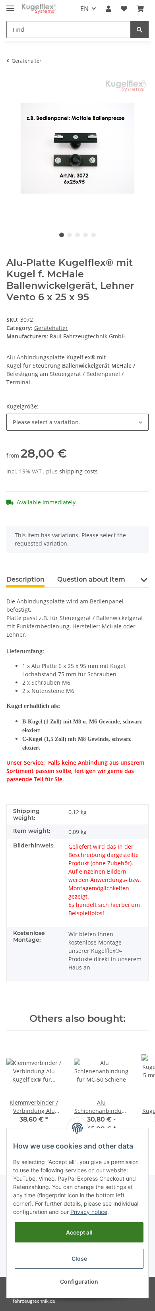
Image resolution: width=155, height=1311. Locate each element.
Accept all (79, 1232)
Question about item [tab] (91, 579)
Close (79, 1258)
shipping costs (78, 471)
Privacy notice (88, 1211)
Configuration (79, 1281)
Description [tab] (25, 579)
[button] (108, 9)
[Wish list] (124, 9)
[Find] (139, 29)
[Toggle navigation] (10, 5)
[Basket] (140, 9)
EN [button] (84, 8)
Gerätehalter (51, 328)
